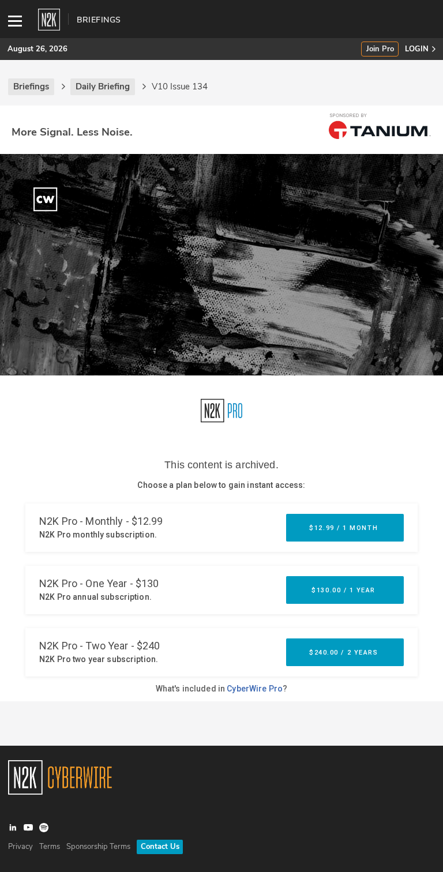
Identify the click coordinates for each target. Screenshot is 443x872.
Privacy (20, 846)
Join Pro (380, 49)
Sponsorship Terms (98, 846)
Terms (49, 846)
